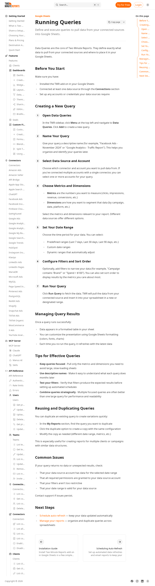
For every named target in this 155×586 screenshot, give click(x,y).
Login (138, 5)
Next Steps (44, 507)
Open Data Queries (57, 115)
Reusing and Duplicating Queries (64, 408)
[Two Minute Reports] (12, 4)
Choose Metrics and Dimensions (67, 186)
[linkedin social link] (142, 581)
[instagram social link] (137, 581)
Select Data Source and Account (66, 161)
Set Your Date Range (58, 227)
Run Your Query (54, 286)
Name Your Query (56, 136)
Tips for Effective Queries (57, 355)
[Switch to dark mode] (147, 4)
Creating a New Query (55, 105)
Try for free (123, 5)
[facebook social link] (132, 581)
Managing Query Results (57, 313)
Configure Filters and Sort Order (67, 261)
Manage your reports (52, 520)
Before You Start (50, 68)
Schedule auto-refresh (52, 515)
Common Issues (49, 457)
